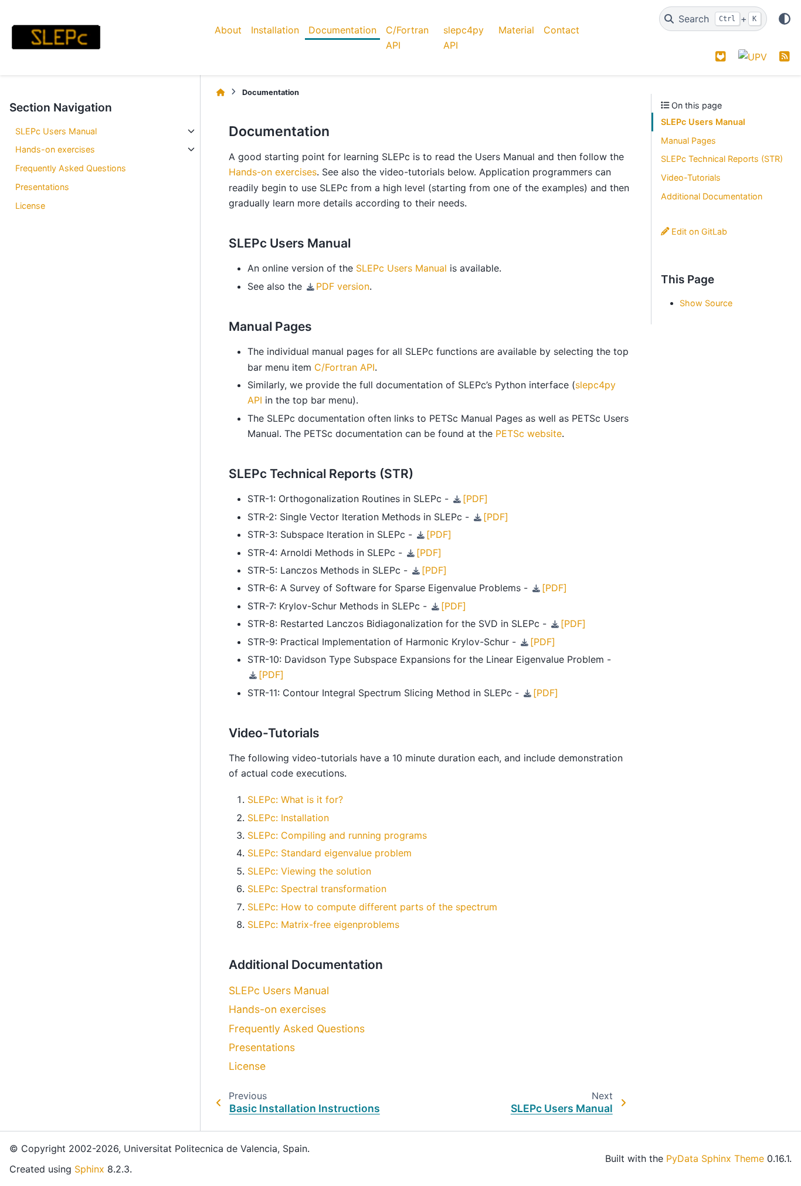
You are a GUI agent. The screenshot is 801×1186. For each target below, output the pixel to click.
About (228, 30)
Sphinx (89, 1169)
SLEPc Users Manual (56, 131)
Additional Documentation (711, 196)
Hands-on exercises (55, 149)
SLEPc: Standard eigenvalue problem (329, 853)
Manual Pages (688, 140)
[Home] (220, 92)
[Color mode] (785, 19)
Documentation (342, 30)
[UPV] (752, 56)
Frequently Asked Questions (70, 168)
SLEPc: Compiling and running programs (337, 835)
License (30, 206)
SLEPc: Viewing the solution (309, 871)
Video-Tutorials (691, 177)
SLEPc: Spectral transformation (316, 888)
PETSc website (528, 433)
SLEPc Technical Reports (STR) (722, 159)
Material (516, 30)
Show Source (706, 303)
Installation (275, 30)
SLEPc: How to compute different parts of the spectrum (372, 907)
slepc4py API (463, 37)
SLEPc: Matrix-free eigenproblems (323, 924)
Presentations (42, 187)
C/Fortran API (407, 37)
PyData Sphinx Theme (715, 1158)
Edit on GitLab (698, 231)
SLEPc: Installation (288, 818)
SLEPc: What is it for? (295, 799)
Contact (561, 30)
